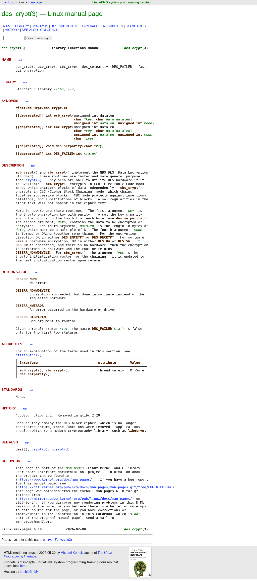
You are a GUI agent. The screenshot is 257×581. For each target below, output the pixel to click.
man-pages (35, 2)
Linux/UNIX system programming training (121, 2)
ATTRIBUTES (113, 26)
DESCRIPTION (62, 26)
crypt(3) (34, 180)
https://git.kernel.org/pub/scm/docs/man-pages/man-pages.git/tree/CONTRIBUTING (95, 487)
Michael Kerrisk (72, 552)
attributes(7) (29, 355)
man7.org (8, 2)
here (23, 566)
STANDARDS (135, 26)
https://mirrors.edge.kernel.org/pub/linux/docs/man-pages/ (75, 499)
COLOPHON (49, 30)
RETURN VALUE (88, 26)
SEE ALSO (30, 30)
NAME (8, 26)
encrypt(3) (50, 539)
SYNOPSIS (40, 26)
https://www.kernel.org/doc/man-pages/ (55, 479)
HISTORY (12, 30)
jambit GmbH (29, 571)
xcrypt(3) (61, 449)
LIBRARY (22, 26)
